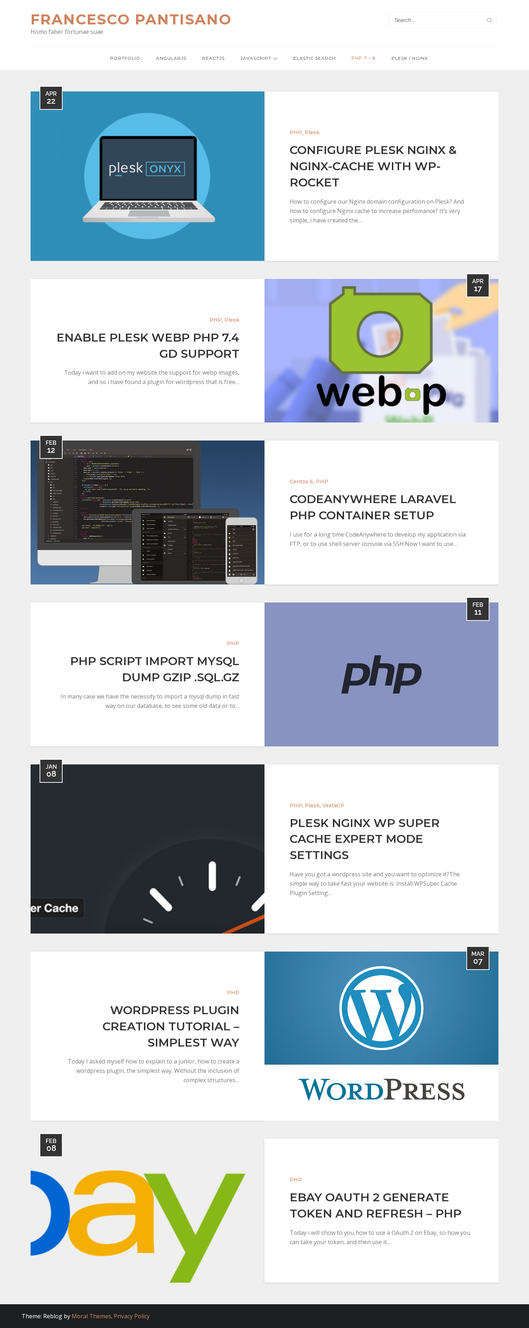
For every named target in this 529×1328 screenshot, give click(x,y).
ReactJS (213, 58)
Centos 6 (301, 481)
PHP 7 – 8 (364, 58)
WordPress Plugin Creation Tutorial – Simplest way (171, 1026)
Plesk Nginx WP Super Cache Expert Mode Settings (365, 839)
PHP (296, 132)
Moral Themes (91, 1316)
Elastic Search (314, 58)
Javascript (255, 58)
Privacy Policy (132, 1316)
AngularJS (171, 58)
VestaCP (333, 805)
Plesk (312, 132)
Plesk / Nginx (410, 58)
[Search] (489, 20)
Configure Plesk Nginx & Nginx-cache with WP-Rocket (373, 166)
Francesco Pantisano (131, 19)
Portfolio (125, 58)
